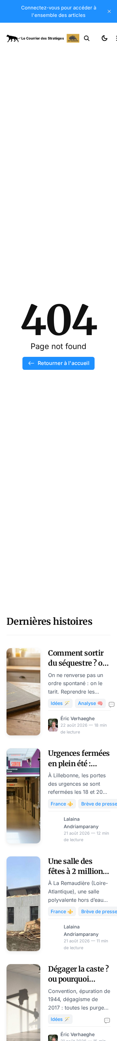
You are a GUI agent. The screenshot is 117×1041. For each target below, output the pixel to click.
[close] (109, 11)
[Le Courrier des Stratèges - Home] (42, 38)
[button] (86, 38)
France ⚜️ (62, 803)
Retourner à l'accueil (63, 363)
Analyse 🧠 (90, 703)
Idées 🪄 (60, 703)
